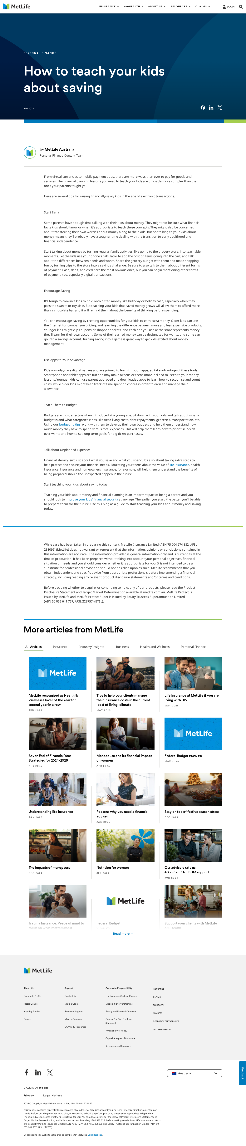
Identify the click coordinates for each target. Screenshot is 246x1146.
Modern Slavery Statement (119, 1004)
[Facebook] (27, 1072)
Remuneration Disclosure (118, 1046)
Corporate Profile (32, 996)
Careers (27, 1019)
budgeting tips (70, 424)
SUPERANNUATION (162, 1029)
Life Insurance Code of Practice (121, 996)
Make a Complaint (74, 1019)
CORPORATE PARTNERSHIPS (166, 1021)
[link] (202, 107)
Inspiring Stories (32, 1012)
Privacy (29, 1095)
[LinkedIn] (38, 1072)
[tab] (33, 647)
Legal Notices (52, 1095)
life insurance (179, 465)
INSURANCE (158, 989)
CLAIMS (157, 997)
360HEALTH (158, 1005)
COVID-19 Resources (75, 1027)
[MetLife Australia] (38, 972)
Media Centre (30, 1004)
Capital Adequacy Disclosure (120, 1038)
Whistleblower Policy (116, 1031)
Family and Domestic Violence (121, 1012)
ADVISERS (157, 1013)
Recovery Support (74, 1012)
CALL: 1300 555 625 (36, 1087)
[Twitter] (50, 1072)
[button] (109, 6)
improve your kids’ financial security (92, 499)
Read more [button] (121, 933)
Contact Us (70, 996)
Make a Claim (71, 1004)
